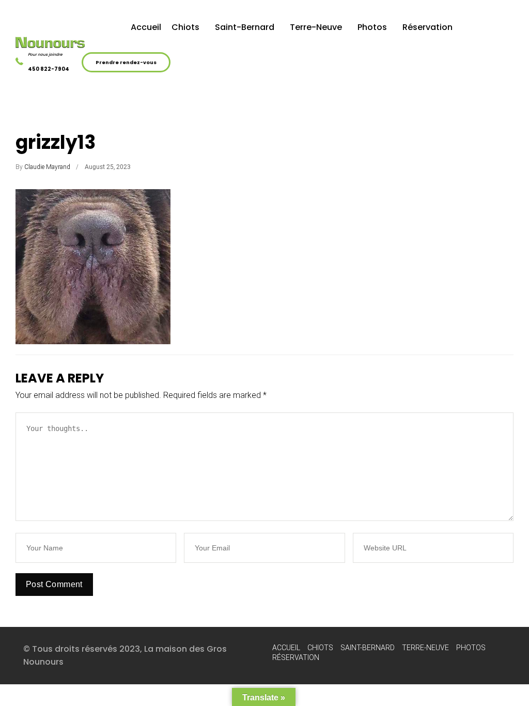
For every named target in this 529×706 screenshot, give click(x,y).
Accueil (146, 27)
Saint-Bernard (244, 27)
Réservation (427, 27)
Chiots (185, 27)
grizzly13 (55, 142)
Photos (372, 27)
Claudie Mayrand (47, 167)
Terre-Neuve (316, 27)
